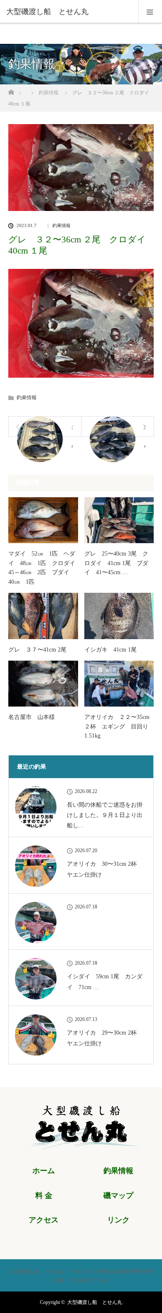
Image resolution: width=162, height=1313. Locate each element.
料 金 (43, 1195)
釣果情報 (61, 225)
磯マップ (118, 1195)
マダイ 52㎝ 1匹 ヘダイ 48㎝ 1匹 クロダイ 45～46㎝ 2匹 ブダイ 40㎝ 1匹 (43, 568)
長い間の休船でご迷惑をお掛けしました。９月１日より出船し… (104, 815)
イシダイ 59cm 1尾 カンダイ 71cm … (104, 981)
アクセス (44, 1220)
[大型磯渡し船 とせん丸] (68, 11)
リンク (118, 1220)
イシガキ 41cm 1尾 (110, 650)
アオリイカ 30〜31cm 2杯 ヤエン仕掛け (104, 869)
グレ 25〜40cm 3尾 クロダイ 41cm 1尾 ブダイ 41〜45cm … (116, 563)
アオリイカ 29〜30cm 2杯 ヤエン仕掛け (104, 1038)
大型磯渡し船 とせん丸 (94, 1302)
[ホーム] (11, 90)
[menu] (150, 11)
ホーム (43, 1171)
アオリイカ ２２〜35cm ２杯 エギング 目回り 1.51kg (119, 726)
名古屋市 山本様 (31, 717)
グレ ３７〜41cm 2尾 (37, 650)
